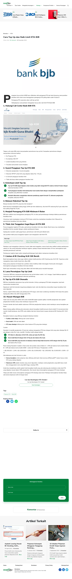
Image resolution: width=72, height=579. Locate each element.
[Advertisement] (36, 26)
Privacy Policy (49, 565)
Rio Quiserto (13, 40)
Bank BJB (14, 394)
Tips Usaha (18, 5)
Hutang (38, 5)
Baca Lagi (29, 558)
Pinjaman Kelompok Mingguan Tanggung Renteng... (34, 546)
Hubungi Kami (65, 565)
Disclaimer (34, 565)
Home (4, 565)
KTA (13, 12)
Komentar (16, 548)
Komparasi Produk (48, 5)
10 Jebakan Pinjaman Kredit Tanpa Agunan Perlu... (57, 546)
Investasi (9, 5)
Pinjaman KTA (7, 394)
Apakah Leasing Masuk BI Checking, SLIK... (13, 545)
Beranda (5, 33)
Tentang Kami (18, 565)
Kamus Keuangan (61, 5)
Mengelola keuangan (27, 5)
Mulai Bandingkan (36, 385)
